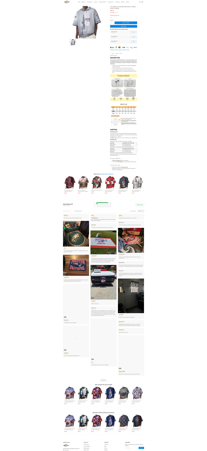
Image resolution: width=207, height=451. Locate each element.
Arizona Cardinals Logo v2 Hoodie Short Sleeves (109, 191)
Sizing (105, 448)
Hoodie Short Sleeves (107, 174)
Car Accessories (102, 1)
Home (79, 1)
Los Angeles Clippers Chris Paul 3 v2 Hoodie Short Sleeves (69, 401)
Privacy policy (86, 444)
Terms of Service (87, 446)
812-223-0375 (65, 450)
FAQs (105, 446)
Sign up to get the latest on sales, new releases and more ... (134, 445)
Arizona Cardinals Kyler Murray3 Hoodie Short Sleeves (83, 191)
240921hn (116, 49)
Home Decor (89, 1)
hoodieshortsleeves (126, 49)
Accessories (110, 1)
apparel (120, 49)
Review (127, 1)
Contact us (106, 444)
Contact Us (117, 1)
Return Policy (86, 449)
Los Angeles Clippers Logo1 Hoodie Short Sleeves (136, 401)
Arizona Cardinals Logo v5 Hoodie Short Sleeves (68, 191)
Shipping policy (86, 448)
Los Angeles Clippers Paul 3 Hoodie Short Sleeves (82, 401)
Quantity (111, 20)
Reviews (106, 449)
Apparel (83, 1)
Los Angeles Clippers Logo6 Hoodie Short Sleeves (123, 429)
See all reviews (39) (66, 205)
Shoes (95, 1)
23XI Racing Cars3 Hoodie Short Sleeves (96, 191)
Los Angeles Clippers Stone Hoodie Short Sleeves (136, 429)
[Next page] (145, 186)
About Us (123, 1)
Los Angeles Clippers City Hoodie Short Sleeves (122, 401)
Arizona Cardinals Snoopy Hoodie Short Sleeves (122, 191)
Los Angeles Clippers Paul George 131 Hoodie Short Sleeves (95, 401)
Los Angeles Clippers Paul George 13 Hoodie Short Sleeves (109, 401)
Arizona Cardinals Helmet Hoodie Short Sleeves (136, 191)
